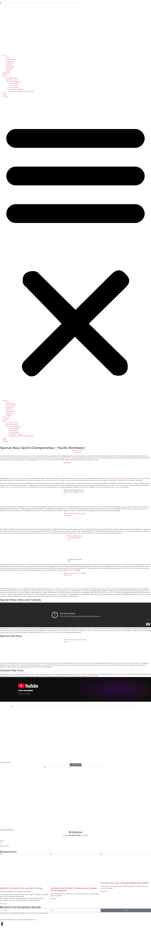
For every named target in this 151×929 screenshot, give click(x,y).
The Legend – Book (12, 78)
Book (4, 76)
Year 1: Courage (14, 83)
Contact (5, 97)
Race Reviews (10, 61)
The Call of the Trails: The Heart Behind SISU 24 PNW (124, 883)
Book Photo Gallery (12, 80)
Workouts (9, 65)
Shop (4, 95)
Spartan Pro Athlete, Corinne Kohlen (119, 478)
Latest (5, 55)
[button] (75, 248)
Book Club (6, 72)
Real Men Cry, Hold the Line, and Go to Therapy (21, 888)
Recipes (8, 70)
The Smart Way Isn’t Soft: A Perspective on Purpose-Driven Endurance (73, 889)
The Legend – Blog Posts (13, 82)
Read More (3, 903)
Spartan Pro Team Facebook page (53, 632)
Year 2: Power (13, 85)
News (8, 57)
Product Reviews (11, 59)
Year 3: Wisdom (14, 87)
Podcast (5, 74)
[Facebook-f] (2, 924)
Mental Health (10, 67)
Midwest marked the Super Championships (116, 485)
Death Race (9, 63)
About (5, 93)
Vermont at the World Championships (17, 487)
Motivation (9, 68)
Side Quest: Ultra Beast (16, 89)
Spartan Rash (32, 456)
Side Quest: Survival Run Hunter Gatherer (21, 91)
